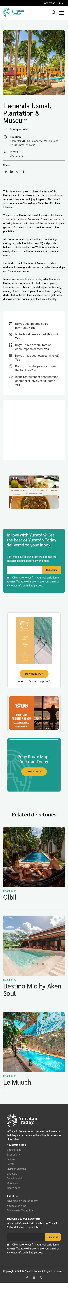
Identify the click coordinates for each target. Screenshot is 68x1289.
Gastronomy (13, 1154)
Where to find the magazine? (34, 681)
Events (11, 1164)
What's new (13, 1188)
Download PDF (34, 673)
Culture (11, 1159)
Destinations (14, 1149)
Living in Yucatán (16, 1168)
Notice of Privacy (17, 1205)
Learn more (34, 771)
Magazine (12, 1183)
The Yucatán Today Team (21, 1210)
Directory (12, 1173)
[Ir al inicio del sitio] (13, 16)
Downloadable (15, 1178)
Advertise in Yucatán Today (22, 1200)
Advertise (49, 3)
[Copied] (5, 173)
